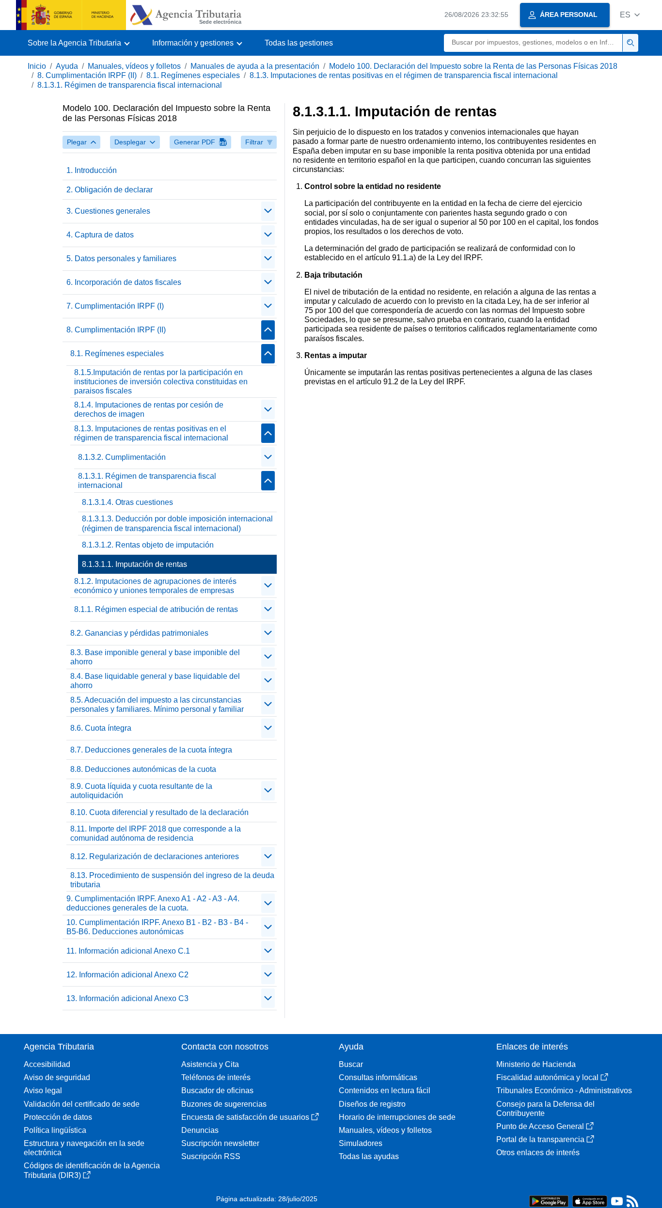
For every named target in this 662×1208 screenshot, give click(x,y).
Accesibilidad (47, 1064)
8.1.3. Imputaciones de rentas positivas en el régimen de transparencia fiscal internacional (404, 75)
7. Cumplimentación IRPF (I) (115, 306)
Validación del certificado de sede (82, 1104)
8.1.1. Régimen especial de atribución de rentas (156, 609)
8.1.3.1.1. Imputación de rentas (134, 564)
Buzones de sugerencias (224, 1104)
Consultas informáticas (378, 1077)
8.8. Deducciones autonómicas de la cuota (143, 769)
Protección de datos (58, 1117)
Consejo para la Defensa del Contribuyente (545, 1108)
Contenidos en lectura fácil (384, 1090)
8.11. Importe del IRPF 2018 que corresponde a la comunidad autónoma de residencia (155, 833)
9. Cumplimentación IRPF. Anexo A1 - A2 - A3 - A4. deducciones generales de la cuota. (152, 903)
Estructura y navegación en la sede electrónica (84, 1148)
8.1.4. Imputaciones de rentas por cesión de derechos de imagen (148, 409)
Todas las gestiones (299, 43)
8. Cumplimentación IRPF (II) (87, 75)
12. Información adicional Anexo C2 (127, 975)
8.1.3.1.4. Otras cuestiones (127, 502)
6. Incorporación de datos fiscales (123, 282)
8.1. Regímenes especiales (193, 75)
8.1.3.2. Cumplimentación (122, 457)
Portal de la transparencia (540, 1139)
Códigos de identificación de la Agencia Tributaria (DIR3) (92, 1170)
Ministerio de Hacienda (536, 1064)
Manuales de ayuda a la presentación (254, 66)
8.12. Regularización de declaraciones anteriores (154, 856)
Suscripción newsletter (220, 1143)
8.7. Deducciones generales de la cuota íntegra (151, 750)
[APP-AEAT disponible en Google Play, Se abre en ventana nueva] (548, 1200)
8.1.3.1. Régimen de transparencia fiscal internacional (129, 85)
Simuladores (360, 1143)
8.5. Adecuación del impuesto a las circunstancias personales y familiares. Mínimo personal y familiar (157, 704)
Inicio (37, 66)
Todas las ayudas (369, 1156)
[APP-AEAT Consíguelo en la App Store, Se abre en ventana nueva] (589, 1200)
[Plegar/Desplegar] (268, 211)
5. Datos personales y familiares (121, 258)
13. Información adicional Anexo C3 (127, 998)
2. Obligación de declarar (109, 190)
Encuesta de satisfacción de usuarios (245, 1117)
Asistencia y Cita (210, 1064)
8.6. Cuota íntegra (100, 728)
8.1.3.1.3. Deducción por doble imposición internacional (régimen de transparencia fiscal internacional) (177, 523)
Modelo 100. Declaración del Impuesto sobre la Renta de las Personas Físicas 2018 (473, 66)
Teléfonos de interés (216, 1077)
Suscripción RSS (210, 1156)
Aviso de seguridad (57, 1077)
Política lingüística (55, 1130)
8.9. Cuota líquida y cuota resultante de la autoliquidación (141, 791)
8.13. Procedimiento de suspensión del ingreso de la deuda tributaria (172, 880)
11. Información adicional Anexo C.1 (128, 951)
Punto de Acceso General (540, 1126)
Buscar (351, 1064)
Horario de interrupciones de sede (397, 1117)
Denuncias (200, 1130)
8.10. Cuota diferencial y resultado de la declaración (159, 812)
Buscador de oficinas (217, 1090)
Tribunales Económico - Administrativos (564, 1090)
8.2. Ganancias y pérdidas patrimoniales (139, 633)
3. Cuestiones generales (108, 211)
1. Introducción (91, 170)
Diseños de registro (372, 1104)
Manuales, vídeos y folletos (134, 66)
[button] (630, 15)
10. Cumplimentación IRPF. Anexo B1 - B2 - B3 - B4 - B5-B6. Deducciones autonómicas (157, 927)
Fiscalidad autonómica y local (547, 1077)
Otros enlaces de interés (538, 1152)
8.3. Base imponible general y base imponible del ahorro (155, 657)
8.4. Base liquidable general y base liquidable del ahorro (155, 681)
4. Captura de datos (100, 235)
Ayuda (67, 66)
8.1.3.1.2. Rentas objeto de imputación (148, 545)
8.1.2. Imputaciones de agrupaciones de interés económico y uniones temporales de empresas (155, 586)
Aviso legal (43, 1090)
